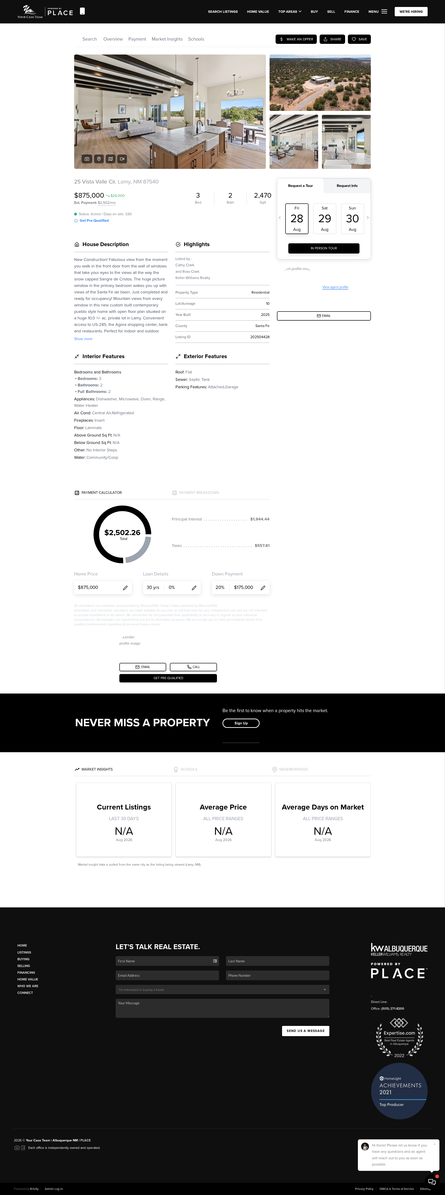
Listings (24, 952)
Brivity (34, 1189)
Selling (23, 966)
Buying (23, 959)
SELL (331, 12)
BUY (314, 12)
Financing (26, 973)
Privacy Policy (364, 1189)
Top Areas (287, 12)
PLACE (85, 1140)
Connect (25, 993)
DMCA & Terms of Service (397, 1189)
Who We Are (27, 986)
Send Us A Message (306, 1031)
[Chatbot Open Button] (432, 1182)
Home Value (258, 12)
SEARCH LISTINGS (223, 12)
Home (22, 946)
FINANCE (351, 12)
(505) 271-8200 (392, 1009)
